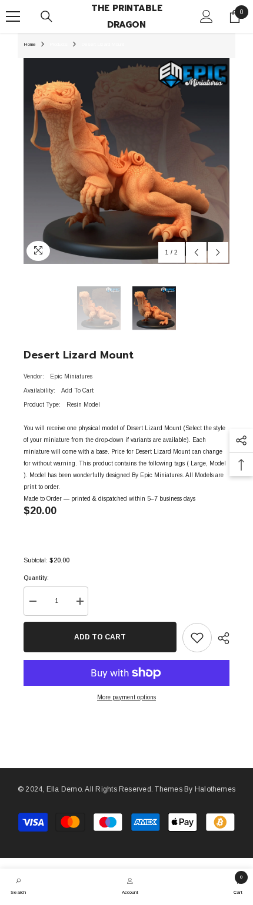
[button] (196, 252)
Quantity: (36, 578)
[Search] (46, 16)
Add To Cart (100, 637)
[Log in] (206, 16)
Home (30, 44)
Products (58, 44)
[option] (126, 161)
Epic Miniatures (71, 376)
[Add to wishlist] (197, 637)
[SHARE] (220, 638)
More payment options (126, 697)
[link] (18, 885)
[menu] (13, 16)
